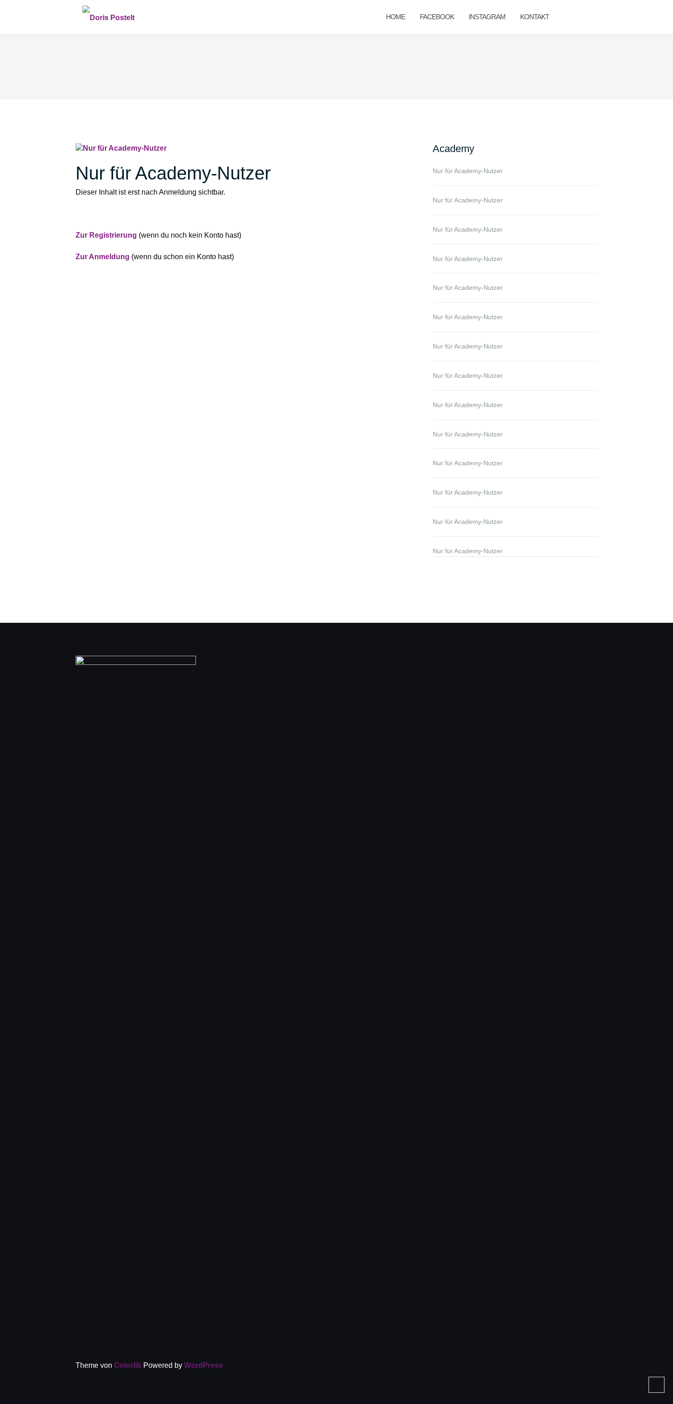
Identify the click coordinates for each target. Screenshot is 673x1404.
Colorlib (127, 1365)
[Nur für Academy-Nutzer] (121, 148)
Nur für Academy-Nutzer (173, 173)
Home (395, 17)
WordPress (203, 1365)
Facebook (437, 17)
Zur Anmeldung (103, 257)
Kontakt (534, 17)
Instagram (487, 17)
